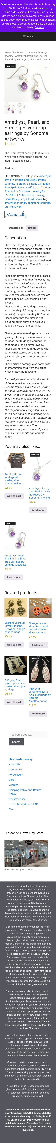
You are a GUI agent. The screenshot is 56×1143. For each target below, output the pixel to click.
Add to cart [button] (14, 495)
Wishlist (13, 784)
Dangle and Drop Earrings (30, 179)
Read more (38, 510)
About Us (14, 764)
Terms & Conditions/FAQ (23, 804)
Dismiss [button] (39, 27)
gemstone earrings (39, 202)
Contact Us (15, 769)
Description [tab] (16, 227)
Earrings (9, 183)
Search (16, 741)
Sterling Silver (12, 206)
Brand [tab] (32, 227)
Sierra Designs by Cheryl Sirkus (23, 199)
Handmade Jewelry (20, 759)
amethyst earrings (15, 202)
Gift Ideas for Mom (39, 187)
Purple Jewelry (35, 195)
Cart (11, 809)
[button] (46, 68)
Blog (11, 779)
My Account (16, 774)
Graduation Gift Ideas (17, 191)
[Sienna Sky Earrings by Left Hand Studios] (15, 215)
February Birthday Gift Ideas (33, 183)
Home (7, 52)
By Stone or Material (24, 52)
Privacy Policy (17, 799)
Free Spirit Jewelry (15, 187)
